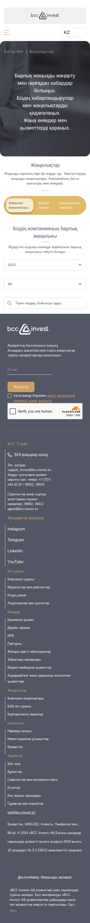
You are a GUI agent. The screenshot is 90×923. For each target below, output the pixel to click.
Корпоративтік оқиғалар (70, 205)
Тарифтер (15, 756)
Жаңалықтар (17, 690)
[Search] (9, 303)
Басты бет (13, 51)
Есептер (14, 787)
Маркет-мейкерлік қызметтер (29, 667)
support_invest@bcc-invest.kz (30, 470)
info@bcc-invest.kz (22, 812)
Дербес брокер (19, 628)
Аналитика (16, 723)
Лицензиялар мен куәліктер (28, 603)
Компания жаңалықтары (18, 205)
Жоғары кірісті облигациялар (29, 651)
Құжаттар (15, 772)
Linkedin (15, 551)
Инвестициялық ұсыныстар (28, 739)
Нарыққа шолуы (20, 731)
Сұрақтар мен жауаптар (26, 803)
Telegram (16, 540)
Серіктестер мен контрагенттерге (33, 780)
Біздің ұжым (17, 595)
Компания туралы (21, 579)
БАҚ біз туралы (43, 205)
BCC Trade (18, 444)
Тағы (13, 910)
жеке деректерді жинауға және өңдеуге (44, 398)
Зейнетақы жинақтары (24, 659)
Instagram (16, 529)
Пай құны (15, 644)
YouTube (16, 562)
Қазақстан (15, 747)
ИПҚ (11, 636)
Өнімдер (14, 612)
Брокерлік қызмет (21, 620)
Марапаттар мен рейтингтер (29, 587)
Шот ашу (14, 764)
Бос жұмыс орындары (24, 795)
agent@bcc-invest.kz (23, 509)
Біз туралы (16, 571)
